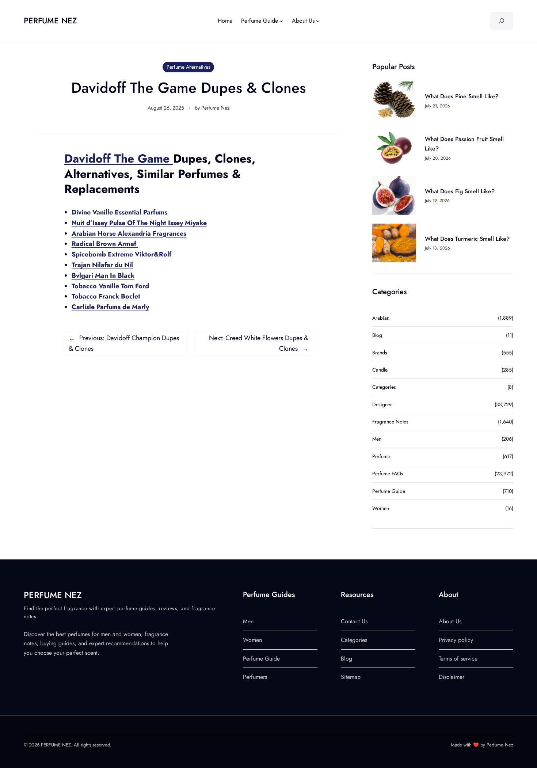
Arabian (380, 318)
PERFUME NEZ (50, 20)
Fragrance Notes (390, 421)
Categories (384, 387)
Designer (382, 404)
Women (380, 508)
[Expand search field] (501, 21)
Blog (377, 335)
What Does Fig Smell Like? (460, 191)
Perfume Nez (215, 107)
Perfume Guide (388, 491)
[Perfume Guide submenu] (281, 21)
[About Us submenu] (318, 21)
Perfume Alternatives (188, 67)
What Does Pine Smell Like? (461, 96)
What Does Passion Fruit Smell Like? (464, 144)
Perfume (381, 456)
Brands (379, 352)
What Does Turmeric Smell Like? (467, 239)
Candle (380, 369)
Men (376, 438)
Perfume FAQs (387, 473)
